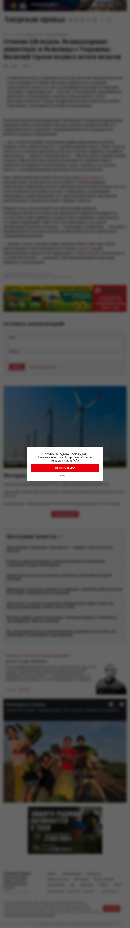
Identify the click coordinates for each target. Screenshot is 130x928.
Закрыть (65, 475)
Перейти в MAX (65, 468)
